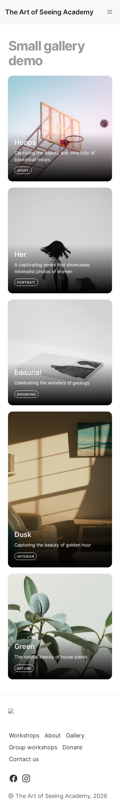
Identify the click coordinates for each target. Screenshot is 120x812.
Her (13, 191)
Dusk (14, 415)
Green (16, 577)
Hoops (17, 79)
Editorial (19, 303)
